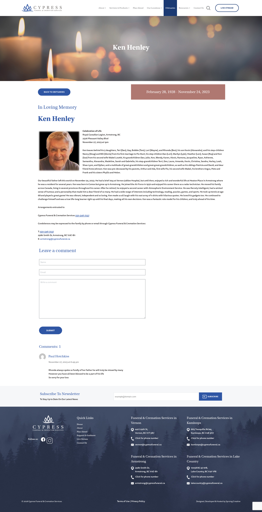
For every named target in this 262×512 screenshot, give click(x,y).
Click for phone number (146, 438)
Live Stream (227, 7)
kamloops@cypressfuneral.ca (205, 444)
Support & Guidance (86, 435)
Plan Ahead (138, 8)
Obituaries (170, 8)
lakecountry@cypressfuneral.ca (206, 483)
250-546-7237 (82, 215)
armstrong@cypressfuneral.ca (55, 239)
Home (80, 424)
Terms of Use (123, 501)
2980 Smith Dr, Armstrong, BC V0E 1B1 (146, 469)
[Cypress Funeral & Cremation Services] (48, 423)
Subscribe (213, 396)
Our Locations (153, 8)
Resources (183, 8)
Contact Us (199, 8)
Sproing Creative (233, 501)
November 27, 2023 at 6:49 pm (64, 362)
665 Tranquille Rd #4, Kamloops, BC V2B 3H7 (202, 431)
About (101, 8)
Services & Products (118, 8)
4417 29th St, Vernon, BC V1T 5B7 (144, 431)
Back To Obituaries (54, 91)
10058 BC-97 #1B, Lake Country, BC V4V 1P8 (203, 469)
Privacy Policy (138, 501)
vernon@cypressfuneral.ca (148, 444)
